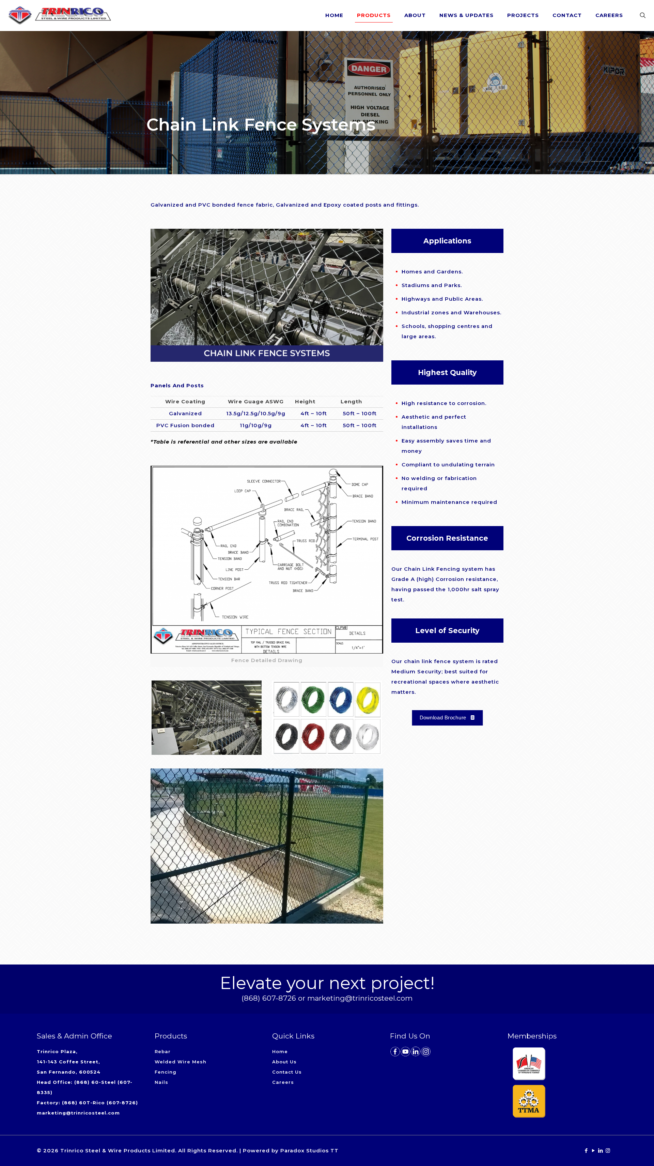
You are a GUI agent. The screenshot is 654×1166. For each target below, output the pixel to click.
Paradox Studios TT (309, 1150)
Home (280, 1051)
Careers (283, 1082)
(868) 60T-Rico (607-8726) (100, 1102)
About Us (284, 1061)
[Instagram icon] (607, 1150)
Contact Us (287, 1072)
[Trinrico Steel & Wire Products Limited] (60, 15)
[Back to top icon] (621, 1152)
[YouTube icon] (593, 1150)
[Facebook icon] (586, 1150)
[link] (207, 718)
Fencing (165, 1072)
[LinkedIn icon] (600, 1150)
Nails (161, 1082)
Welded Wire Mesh (180, 1061)
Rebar (163, 1051)
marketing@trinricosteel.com (78, 1113)
